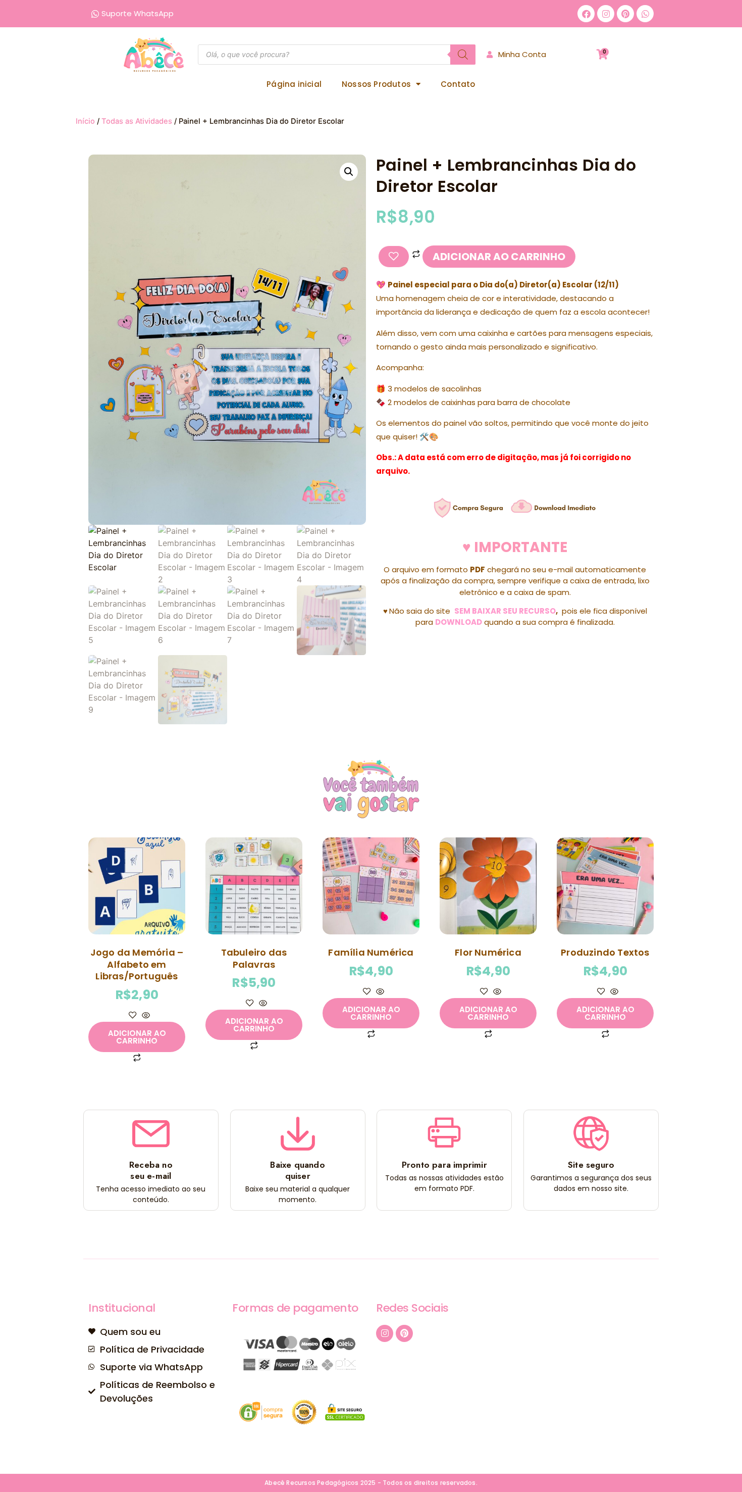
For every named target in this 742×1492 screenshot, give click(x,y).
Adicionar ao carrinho (499, 257)
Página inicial (294, 84)
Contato (458, 84)
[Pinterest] (625, 13)
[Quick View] (144, 1016)
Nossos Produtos (376, 84)
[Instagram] (605, 13)
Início (85, 121)
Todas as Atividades (136, 121)
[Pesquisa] (462, 54)
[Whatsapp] (645, 13)
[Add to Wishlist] (393, 256)
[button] (349, 172)
